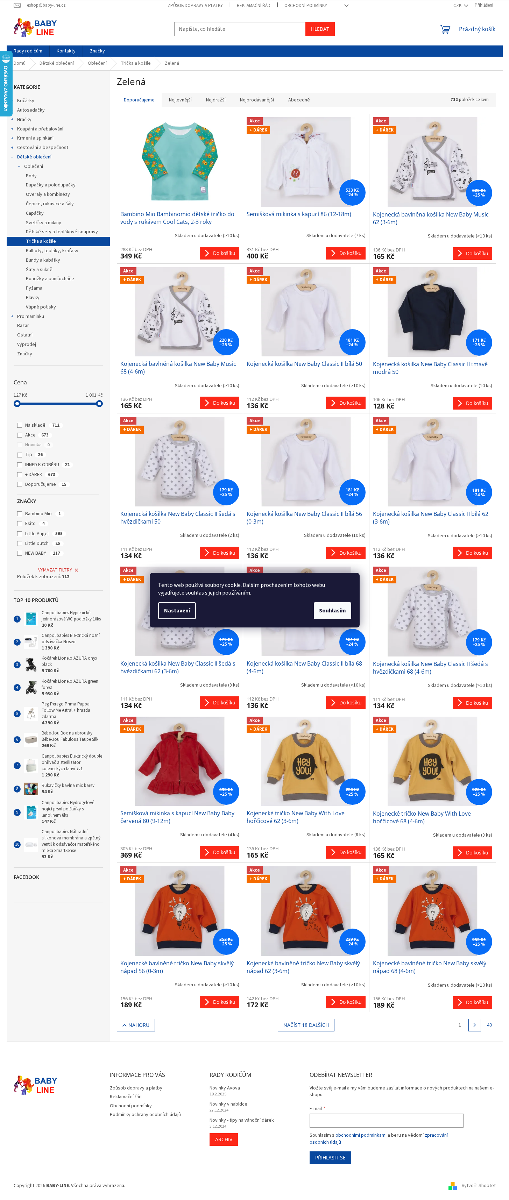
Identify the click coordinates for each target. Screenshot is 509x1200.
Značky (24, 353)
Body (31, 175)
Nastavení (177, 611)
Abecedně (299, 100)
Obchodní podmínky (305, 5)
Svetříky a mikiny (43, 222)
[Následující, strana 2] (474, 1025)
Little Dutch (42, 543)
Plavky (33, 297)
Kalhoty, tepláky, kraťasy (52, 250)
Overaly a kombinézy (48, 194)
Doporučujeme (45, 484)
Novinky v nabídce (228, 1104)
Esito (35, 523)
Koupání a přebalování (40, 129)
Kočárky (25, 100)
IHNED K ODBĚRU (47, 464)
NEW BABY (42, 553)
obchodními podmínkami (361, 1135)
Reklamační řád (253, 5)
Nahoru (138, 1025)
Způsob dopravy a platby (195, 5)
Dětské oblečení (34, 157)
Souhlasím (332, 611)
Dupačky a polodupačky (51, 185)
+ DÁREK (40, 474)
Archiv (223, 1139)
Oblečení (33, 166)
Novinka (37, 444)
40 (489, 1025)
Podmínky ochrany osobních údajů (145, 1114)
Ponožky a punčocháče (50, 278)
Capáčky (35, 213)
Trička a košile (41, 241)
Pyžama (34, 288)
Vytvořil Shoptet (479, 1185)
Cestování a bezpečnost (42, 147)
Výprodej (26, 344)
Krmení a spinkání (35, 138)
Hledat (320, 29)
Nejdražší (216, 100)
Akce (37, 435)
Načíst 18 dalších (306, 1025)
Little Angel (44, 533)
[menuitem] (28, 51)
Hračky (24, 119)
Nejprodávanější (257, 100)
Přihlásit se (330, 1157)
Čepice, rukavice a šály (50, 203)
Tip (34, 454)
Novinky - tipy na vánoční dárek (242, 1120)
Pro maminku (30, 316)
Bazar (23, 325)
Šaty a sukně (39, 269)
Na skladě (42, 425)
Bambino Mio (43, 513)
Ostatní (25, 335)
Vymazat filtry (55, 570)
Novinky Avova (225, 1088)
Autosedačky (31, 110)
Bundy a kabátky (43, 260)
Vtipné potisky (41, 307)
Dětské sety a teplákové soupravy (62, 231)
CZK (457, 5)
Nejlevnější (180, 100)
